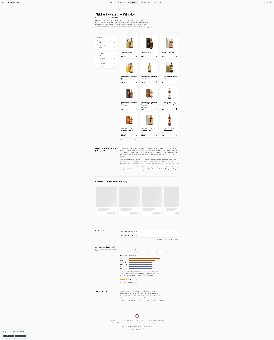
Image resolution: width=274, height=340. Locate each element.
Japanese (132, 2)
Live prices (114, 17)
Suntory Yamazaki (131, 300)
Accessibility (147, 323)
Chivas (147, 300)
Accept (20, 335)
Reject (8, 335)
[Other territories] (271, 2)
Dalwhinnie (154, 300)
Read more (149, 27)
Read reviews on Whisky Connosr (129, 282)
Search (104, 323)
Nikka (122, 300)
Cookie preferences (156, 323)
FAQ (118, 323)
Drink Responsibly (167, 323)
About (109, 323)
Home (96, 10)
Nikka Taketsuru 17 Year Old (128, 231)
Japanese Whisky (104, 10)
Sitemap (122, 323)
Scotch (110, 2)
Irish (121, 2)
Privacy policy (129, 323)
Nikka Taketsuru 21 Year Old (128, 235)
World (157, 2)
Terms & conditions (138, 323)
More (166, 2)
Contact (114, 323)
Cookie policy (22, 332)
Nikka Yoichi (140, 300)
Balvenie (162, 300)
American (145, 2)
